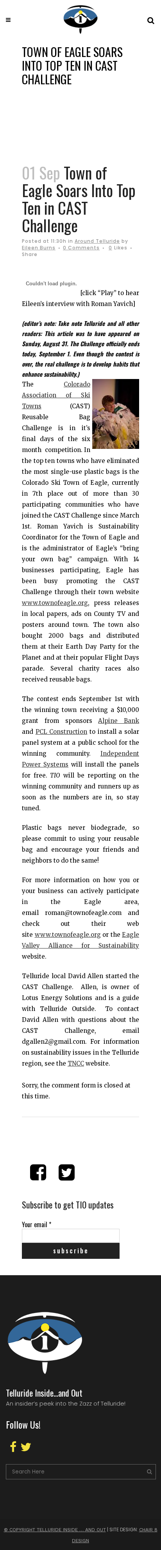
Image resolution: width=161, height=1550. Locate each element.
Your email (36, 1224)
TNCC (76, 1063)
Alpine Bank (118, 720)
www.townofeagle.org (55, 603)
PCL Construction (62, 731)
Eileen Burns (38, 247)
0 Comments (81, 247)
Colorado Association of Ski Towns (56, 395)
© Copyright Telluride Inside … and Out (55, 1529)
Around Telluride (97, 241)
